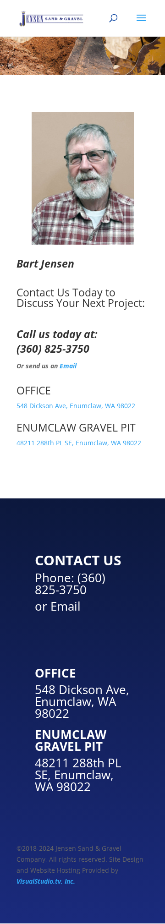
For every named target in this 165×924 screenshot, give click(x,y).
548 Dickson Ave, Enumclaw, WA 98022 (75, 405)
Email (68, 365)
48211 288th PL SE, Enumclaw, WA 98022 (78, 442)
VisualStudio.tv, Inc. (45, 881)
